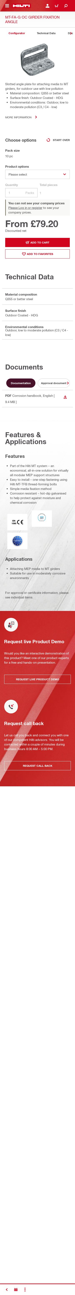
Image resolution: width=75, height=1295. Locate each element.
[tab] (16, 33)
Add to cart (39, 242)
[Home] (21, 6)
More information (18, 117)
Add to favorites (40, 254)
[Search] (65, 5)
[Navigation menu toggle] (7, 5)
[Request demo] (15, 1289)
